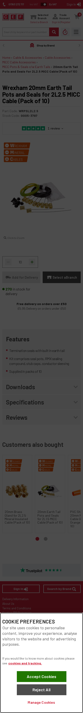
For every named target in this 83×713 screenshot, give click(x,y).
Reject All (41, 689)
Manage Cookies (41, 702)
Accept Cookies (41, 676)
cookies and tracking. (25, 663)
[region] (41, 663)
